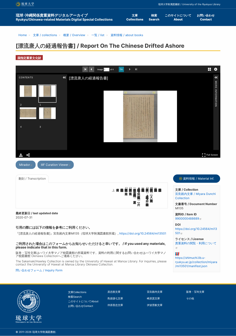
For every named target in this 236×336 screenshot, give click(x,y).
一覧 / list (97, 35)
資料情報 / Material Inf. (198, 178)
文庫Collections (134, 17)
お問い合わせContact (206, 17)
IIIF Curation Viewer (54, 165)
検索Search (154, 17)
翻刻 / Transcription (32, 178)
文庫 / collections (45, 35)
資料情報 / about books (127, 35)
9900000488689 (187, 218)
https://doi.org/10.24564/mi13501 (142, 233)
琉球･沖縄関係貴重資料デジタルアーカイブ (64, 17)
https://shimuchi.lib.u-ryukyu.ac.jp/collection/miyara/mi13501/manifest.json (196, 262)
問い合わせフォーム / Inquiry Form (39, 270)
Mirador (24, 165)
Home (22, 35)
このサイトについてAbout (178, 17)
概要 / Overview (74, 35)
